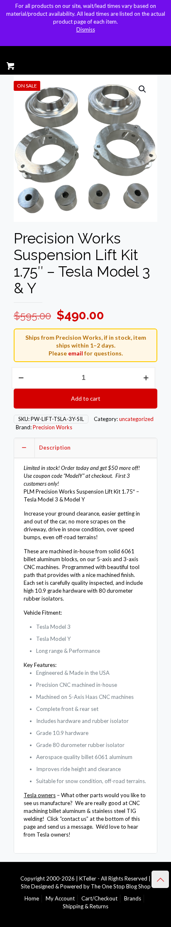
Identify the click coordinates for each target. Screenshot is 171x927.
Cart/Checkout (99, 898)
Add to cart (85, 398)
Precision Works (52, 427)
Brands (132, 898)
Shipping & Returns (85, 906)
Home (31, 898)
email (75, 353)
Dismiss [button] (85, 29)
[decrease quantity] (21, 378)
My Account (60, 898)
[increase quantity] (146, 378)
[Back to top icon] (160, 879)
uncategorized (136, 419)
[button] (142, 89)
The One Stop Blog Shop (121, 886)
